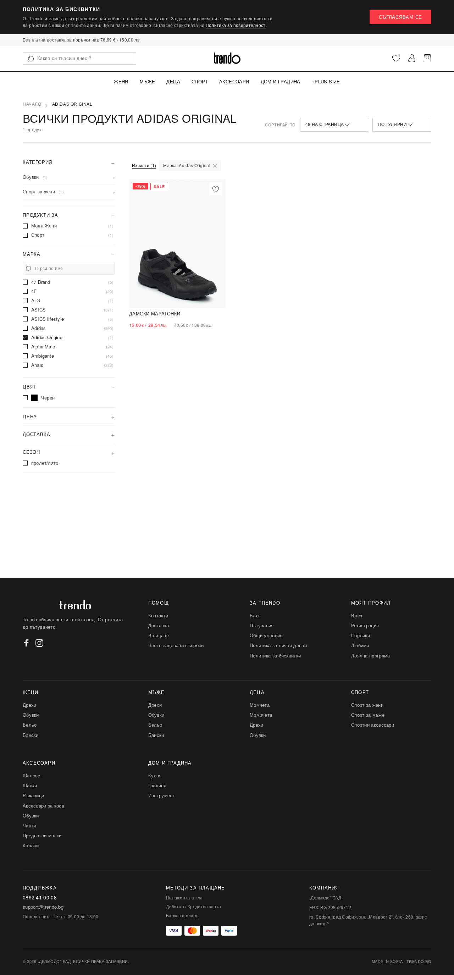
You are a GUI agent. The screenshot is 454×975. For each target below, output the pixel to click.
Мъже (147, 81)
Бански (31, 735)
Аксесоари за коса (43, 805)
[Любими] (396, 58)
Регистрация (365, 625)
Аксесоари (234, 81)
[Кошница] (427, 58)
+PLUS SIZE (326, 81)
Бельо (30, 724)
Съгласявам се (400, 16)
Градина (157, 785)
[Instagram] (39, 643)
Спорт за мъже (367, 714)
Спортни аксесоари (372, 724)
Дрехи (30, 704)
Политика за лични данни (278, 645)
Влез (356, 615)
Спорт (200, 81)
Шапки (30, 785)
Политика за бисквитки (275, 655)
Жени (121, 81)
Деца (173, 81)
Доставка (158, 625)
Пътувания (262, 625)
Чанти (29, 825)
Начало (32, 104)
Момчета (260, 704)
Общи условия (266, 635)
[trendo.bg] (227, 58)
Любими (360, 645)
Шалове (31, 775)
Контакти (158, 615)
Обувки (31, 714)
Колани (31, 845)
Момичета (261, 714)
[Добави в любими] (215, 189)
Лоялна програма (370, 655)
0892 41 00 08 (40, 897)
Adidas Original (72, 104)
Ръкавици (33, 795)
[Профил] (412, 58)
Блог (255, 615)
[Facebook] (27, 643)
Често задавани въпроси (176, 645)
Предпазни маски (42, 835)
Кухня (155, 775)
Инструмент (161, 795)
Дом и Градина (280, 81)
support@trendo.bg (43, 907)
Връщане (158, 635)
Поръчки (360, 635)
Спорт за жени (367, 704)
